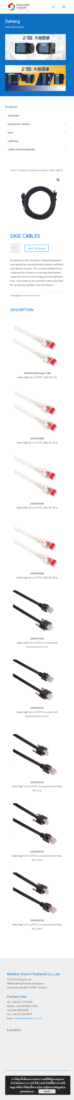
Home (13, 170)
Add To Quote (37, 248)
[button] (58, 180)
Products (23, 170)
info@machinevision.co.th (28, 1018)
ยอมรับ (47, 1091)
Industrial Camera (39, 170)
